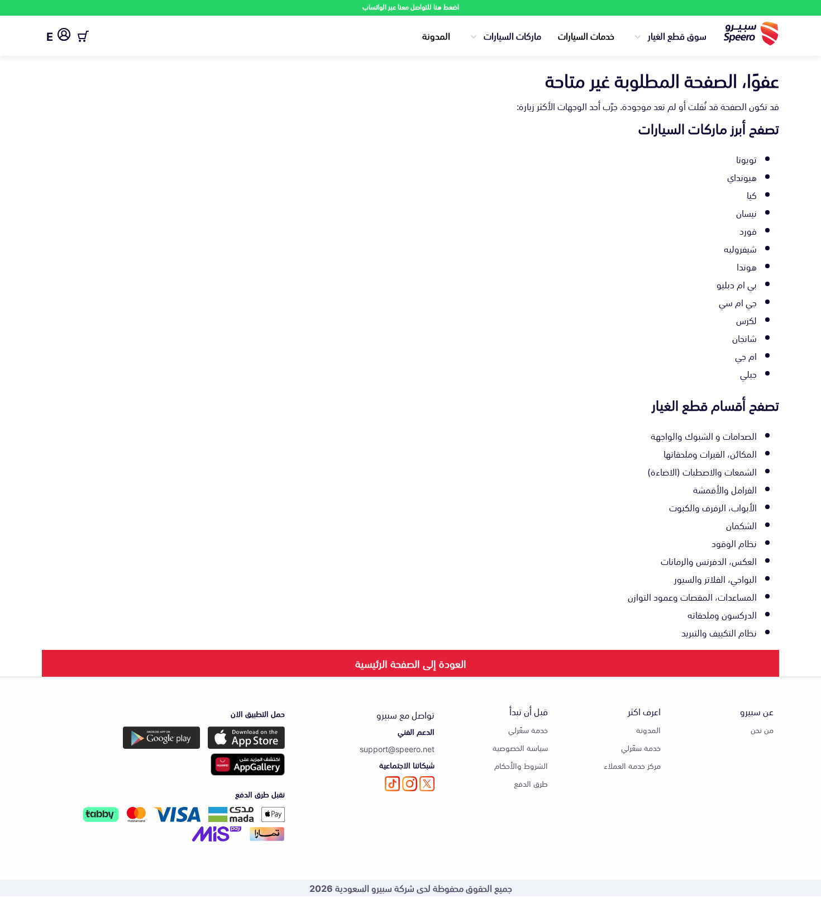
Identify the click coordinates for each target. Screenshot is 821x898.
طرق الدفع (531, 783)
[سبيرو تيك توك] (392, 783)
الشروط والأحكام (521, 765)
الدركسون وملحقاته (722, 614)
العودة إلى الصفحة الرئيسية (410, 663)
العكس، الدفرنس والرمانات (709, 560)
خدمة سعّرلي (641, 747)
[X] (427, 783)
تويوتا (746, 159)
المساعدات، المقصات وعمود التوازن (692, 596)
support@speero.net (397, 748)
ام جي (746, 355)
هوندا (747, 266)
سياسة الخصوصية (520, 747)
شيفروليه (740, 248)
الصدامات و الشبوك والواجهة (704, 435)
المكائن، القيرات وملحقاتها (710, 453)
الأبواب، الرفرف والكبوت (713, 507)
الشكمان (741, 525)
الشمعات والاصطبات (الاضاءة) (702, 471)
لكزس (746, 320)
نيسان (746, 212)
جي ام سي (738, 302)
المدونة (436, 35)
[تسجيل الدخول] (64, 36)
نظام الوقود (734, 543)
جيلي (748, 373)
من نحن (762, 729)
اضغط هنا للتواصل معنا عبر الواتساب (410, 6)
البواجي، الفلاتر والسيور (715, 578)
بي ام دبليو (737, 284)
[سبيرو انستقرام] (409, 783)
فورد (748, 230)
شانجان (744, 337)
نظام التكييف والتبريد (719, 632)
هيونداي (742, 177)
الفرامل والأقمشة (725, 489)
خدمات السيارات (586, 35)
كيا (752, 194)
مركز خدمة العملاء (632, 765)
